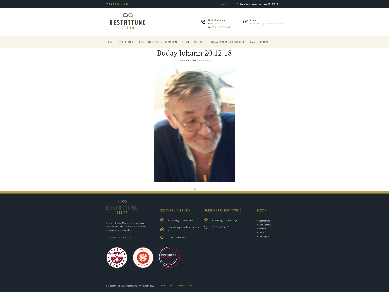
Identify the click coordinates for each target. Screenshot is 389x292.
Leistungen (170, 42)
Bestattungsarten (148, 42)
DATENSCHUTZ (185, 285)
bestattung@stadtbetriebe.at (266, 23)
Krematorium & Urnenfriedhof (228, 42)
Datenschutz (264, 220)
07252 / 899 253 (221, 227)
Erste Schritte (126, 42)
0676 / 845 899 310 (220, 27)
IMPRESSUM (166, 285)
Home (110, 42)
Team (253, 42)
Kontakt (265, 42)
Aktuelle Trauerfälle (194, 42)
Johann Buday (204, 60)
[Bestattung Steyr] (127, 22)
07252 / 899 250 (219, 23)
